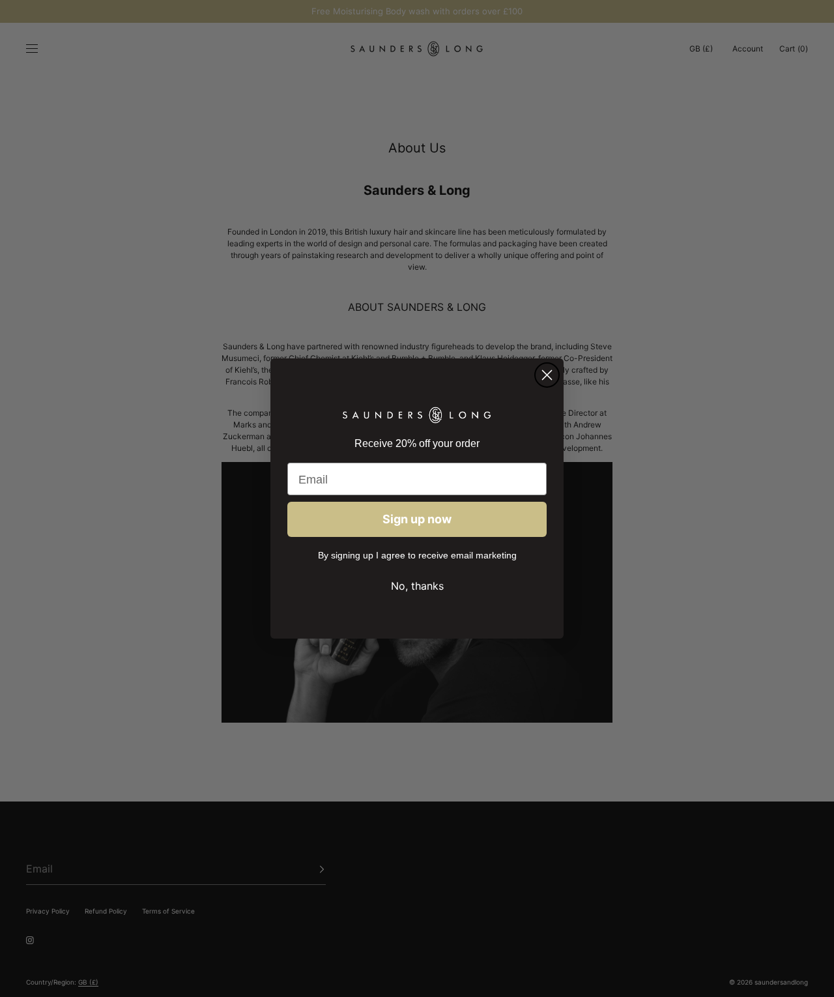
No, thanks (417, 585)
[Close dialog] (547, 375)
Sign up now (417, 519)
